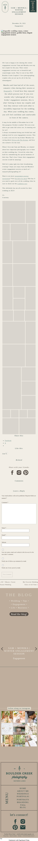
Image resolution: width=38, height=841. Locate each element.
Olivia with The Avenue (20, 140)
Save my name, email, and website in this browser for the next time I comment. (18, 553)
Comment (5, 502)
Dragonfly (8, 91)
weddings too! (22, 183)
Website (4, 542)
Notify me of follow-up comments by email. (14, 561)
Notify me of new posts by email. (11, 568)
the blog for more (21, 178)
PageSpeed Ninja (24, 840)
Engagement (19, 26)
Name (4, 528)
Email (4, 535)
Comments (19, 481)
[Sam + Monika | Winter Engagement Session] (19, 632)
